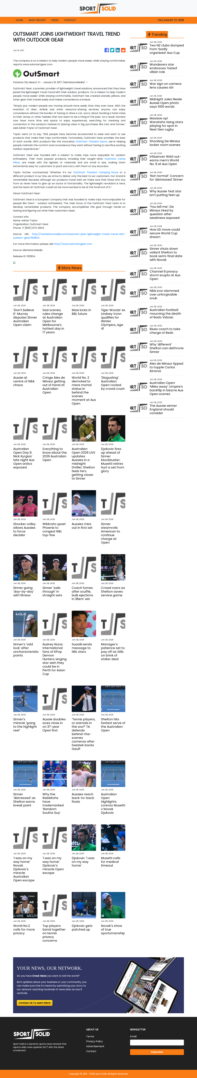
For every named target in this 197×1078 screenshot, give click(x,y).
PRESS (54, 20)
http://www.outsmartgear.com (73, 244)
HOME (19, 20)
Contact (91, 1051)
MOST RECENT (37, 20)
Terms (90, 1036)
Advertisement (95, 1046)
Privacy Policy (94, 1041)
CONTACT (70, 20)
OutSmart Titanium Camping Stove (95, 172)
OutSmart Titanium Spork (91, 141)
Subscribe (157, 1052)
